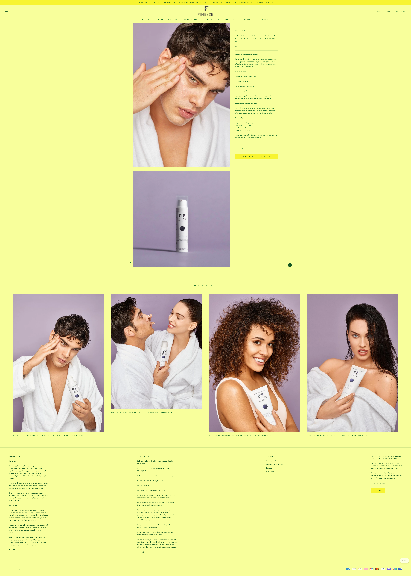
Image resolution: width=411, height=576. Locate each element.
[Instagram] (14, 549)
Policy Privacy (270, 471)
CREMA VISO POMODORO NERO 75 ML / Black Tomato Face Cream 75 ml (141, 412)
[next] (404, 364)
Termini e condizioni (272, 461)
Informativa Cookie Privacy (274, 464)
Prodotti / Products (193, 19)
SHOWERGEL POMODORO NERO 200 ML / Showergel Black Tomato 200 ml (338, 435)
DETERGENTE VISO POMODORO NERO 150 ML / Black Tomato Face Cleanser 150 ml (48, 435)
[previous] (6, 364)
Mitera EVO (249, 19)
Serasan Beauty (232, 19)
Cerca (388, 11)
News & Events (214, 19)
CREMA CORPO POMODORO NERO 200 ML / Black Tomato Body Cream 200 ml (241, 435)
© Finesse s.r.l (15, 569)
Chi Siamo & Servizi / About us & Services (160, 19)
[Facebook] (9, 549)
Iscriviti (377, 491)
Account (380, 11)
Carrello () (400, 11)
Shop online (264, 19)
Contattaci (269, 468)
